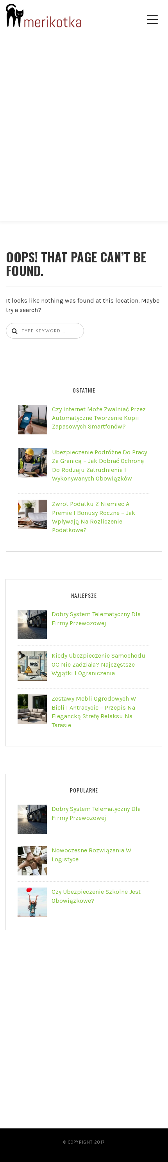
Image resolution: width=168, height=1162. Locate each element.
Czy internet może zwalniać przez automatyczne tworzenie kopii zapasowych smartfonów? (99, 417)
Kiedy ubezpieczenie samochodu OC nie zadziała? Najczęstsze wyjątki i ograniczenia (98, 664)
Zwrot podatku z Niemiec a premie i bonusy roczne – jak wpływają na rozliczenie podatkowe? (93, 517)
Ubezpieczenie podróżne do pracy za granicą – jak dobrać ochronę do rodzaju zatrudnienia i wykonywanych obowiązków (99, 465)
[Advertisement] (84, 134)
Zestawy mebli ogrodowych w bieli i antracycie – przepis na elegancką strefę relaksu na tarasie (94, 711)
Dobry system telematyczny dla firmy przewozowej (96, 618)
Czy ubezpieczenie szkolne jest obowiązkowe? (96, 896)
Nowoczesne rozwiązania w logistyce (91, 854)
